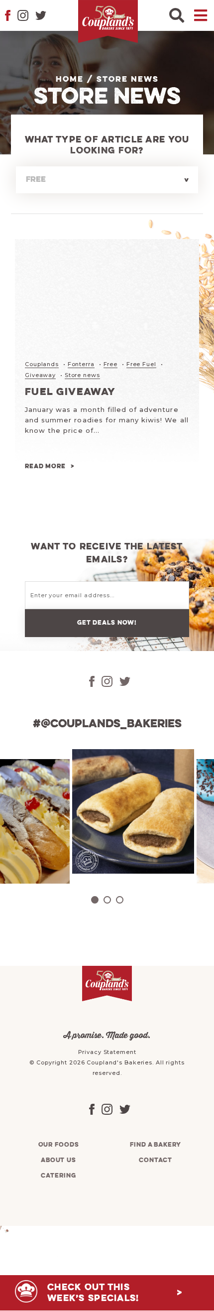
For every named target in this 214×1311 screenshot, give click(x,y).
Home (70, 79)
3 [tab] (119, 900)
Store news (82, 375)
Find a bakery (155, 1145)
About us (58, 1160)
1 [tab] (95, 900)
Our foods (58, 1145)
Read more (45, 466)
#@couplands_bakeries (107, 724)
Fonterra (81, 364)
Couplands (42, 364)
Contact (155, 1160)
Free (111, 364)
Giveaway (40, 375)
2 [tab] (107, 900)
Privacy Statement (107, 1052)
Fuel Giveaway (70, 392)
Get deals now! (107, 623)
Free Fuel (141, 364)
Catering (58, 1176)
